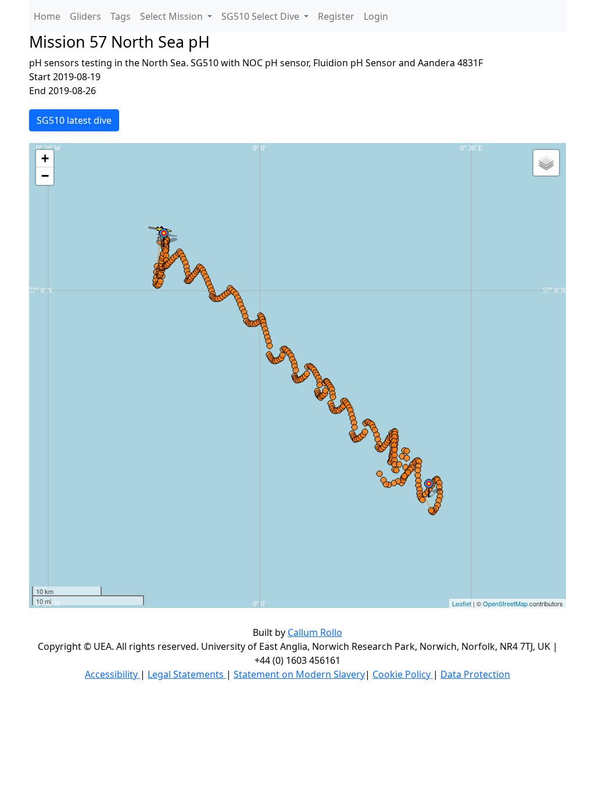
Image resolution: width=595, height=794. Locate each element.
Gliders (85, 16)
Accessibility (112, 674)
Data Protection (475, 674)
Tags (120, 16)
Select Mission (172, 16)
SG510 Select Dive (261, 16)
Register (336, 16)
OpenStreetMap (505, 603)
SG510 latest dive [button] (74, 120)
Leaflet (461, 603)
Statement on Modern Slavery (299, 674)
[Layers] (546, 163)
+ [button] (45, 158)
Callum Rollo (315, 632)
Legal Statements (187, 674)
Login (376, 16)
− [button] (45, 176)
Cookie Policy (402, 674)
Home (47, 16)
